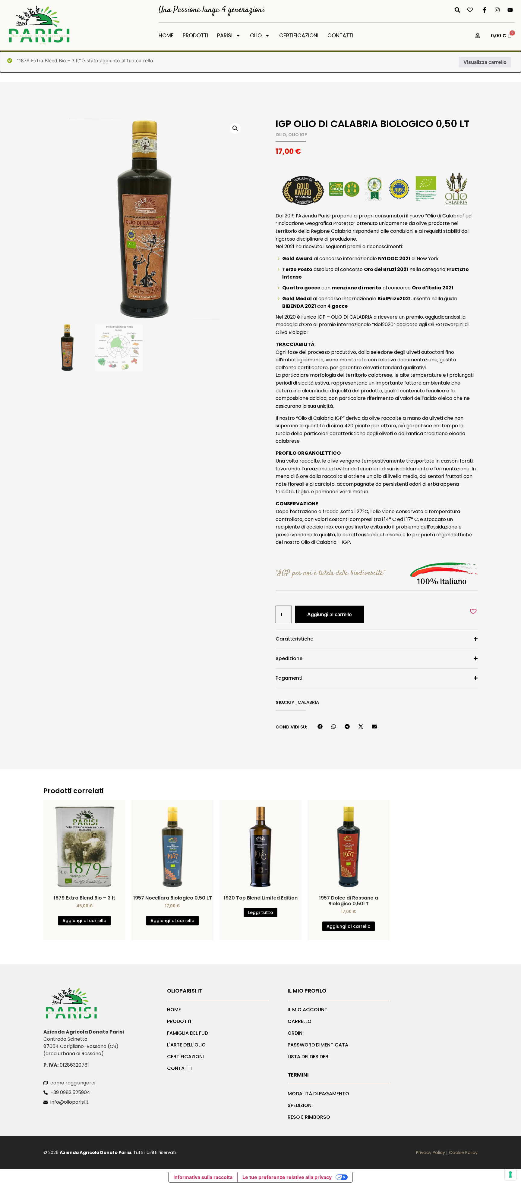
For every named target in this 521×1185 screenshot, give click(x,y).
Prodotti (195, 35)
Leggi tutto (260, 912)
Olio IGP (297, 135)
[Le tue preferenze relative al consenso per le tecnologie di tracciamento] (510, 1174)
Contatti (340, 35)
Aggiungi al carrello (329, 614)
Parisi (224, 35)
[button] (235, 128)
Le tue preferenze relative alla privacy (287, 1177)
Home (166, 35)
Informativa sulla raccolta (202, 1177)
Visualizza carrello (485, 62)
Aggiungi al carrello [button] (84, 921)
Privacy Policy (430, 1152)
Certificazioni (298, 35)
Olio (256, 35)
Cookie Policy (463, 1152)
